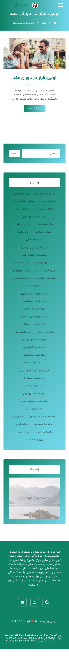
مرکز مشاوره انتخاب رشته (34, 255)
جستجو (14, 153)
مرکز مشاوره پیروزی (34, 409)
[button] (61, 5)
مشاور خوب (17, 416)
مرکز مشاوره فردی (45, 332)
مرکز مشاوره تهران (21, 270)
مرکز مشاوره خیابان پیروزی (34, 286)
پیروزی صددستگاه (34, 439)
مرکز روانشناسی (22, 224)
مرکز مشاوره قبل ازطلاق (34, 355)
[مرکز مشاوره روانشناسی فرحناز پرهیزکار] (25, 5)
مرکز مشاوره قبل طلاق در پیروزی (34, 370)
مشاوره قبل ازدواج (44, 432)
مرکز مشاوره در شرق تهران (34, 301)
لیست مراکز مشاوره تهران (34, 216)
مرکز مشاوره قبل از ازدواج (34, 339)
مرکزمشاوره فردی (22, 332)
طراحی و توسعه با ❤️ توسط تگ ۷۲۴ (34, 621)
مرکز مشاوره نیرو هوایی (34, 386)
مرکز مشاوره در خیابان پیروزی (34, 293)
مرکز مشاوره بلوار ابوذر (45, 263)
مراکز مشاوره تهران (45, 224)
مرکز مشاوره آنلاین (34, 240)
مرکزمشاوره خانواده (21, 278)
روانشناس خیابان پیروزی (24, 201)
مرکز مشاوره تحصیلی (46, 270)
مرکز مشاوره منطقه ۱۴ (34, 378)
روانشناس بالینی (21, 193)
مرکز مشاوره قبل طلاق (34, 363)
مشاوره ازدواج (21, 424)
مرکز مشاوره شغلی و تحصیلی (34, 316)
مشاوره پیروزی (22, 432)
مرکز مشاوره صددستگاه (34, 324)
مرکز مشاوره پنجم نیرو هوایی (34, 401)
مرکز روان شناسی (43, 232)
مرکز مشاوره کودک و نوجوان (42, 416)
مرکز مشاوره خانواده (46, 278)
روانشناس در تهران (46, 209)
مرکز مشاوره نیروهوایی (34, 393)
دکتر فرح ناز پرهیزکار (45, 193)
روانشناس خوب (48, 201)
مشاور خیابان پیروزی (43, 424)
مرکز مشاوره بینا (20, 263)
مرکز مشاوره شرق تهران (34, 309)
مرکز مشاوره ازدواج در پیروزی (34, 247)
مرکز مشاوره (23, 232)
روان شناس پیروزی (22, 209)
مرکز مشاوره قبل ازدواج (34, 347)
